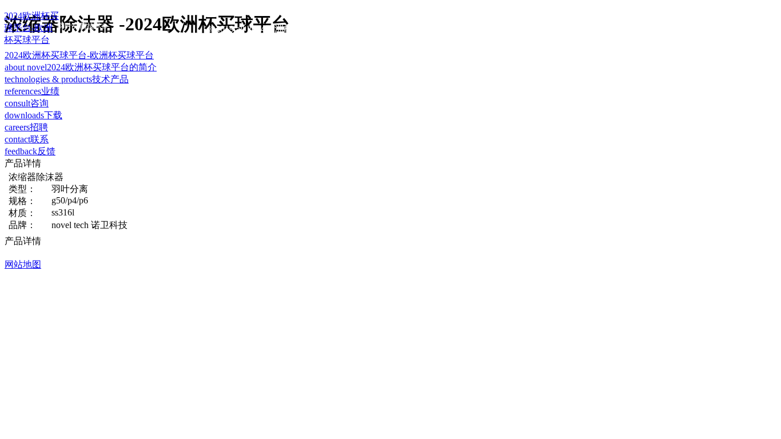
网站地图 (23, 264)
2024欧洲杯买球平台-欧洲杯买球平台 (79, 55)
